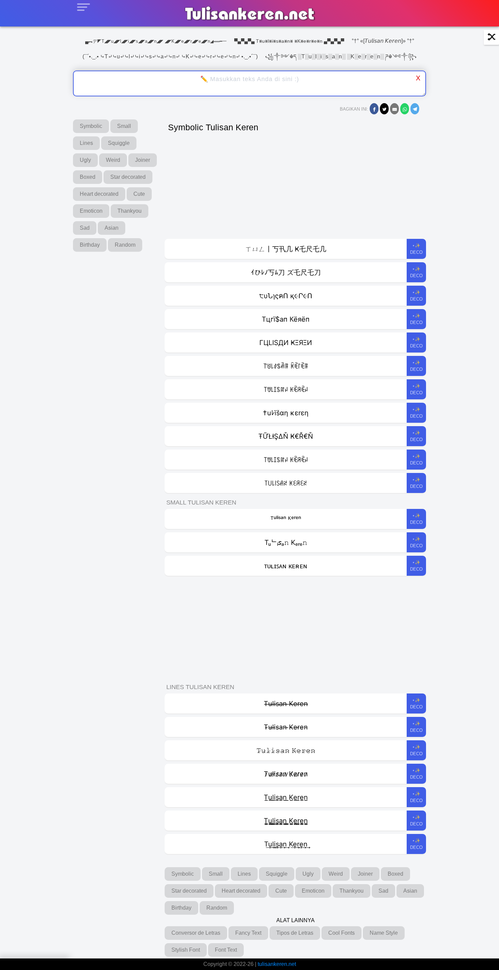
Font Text (226, 950)
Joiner (142, 160)
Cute (139, 194)
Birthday (90, 245)
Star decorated (128, 177)
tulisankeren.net (277, 964)
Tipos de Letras (294, 933)
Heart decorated (99, 194)
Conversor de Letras (195, 933)
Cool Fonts (341, 933)
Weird (113, 160)
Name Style (384, 933)
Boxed (87, 177)
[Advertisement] (295, 187)
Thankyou (129, 211)
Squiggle (119, 143)
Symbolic (91, 126)
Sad (85, 228)
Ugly (85, 160)
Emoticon (91, 211)
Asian (111, 228)
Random (125, 245)
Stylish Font (185, 950)
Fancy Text (248, 933)
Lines (86, 143)
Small (124, 126)
